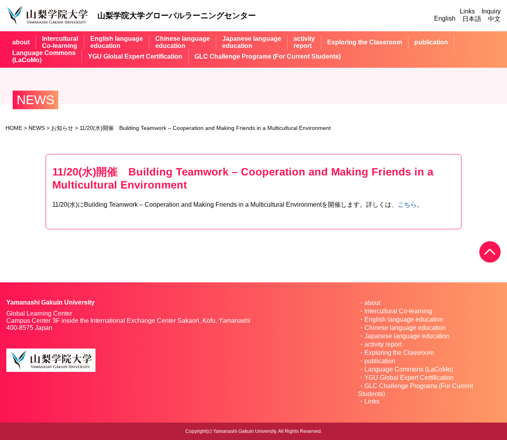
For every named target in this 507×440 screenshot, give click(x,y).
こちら (407, 204)
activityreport (304, 42)
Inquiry (491, 11)
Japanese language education (407, 336)
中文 (494, 18)
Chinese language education (405, 327)
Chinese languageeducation (182, 42)
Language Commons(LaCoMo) (44, 56)
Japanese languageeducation (251, 42)
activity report (383, 344)
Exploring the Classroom (364, 42)
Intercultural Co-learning (398, 311)
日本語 (471, 18)
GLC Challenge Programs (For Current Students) (267, 56)
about (21, 42)
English (445, 18)
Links (467, 11)
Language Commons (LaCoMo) (408, 369)
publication (431, 42)
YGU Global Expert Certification (135, 56)
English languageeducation (116, 42)
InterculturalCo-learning (60, 42)
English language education (403, 319)
